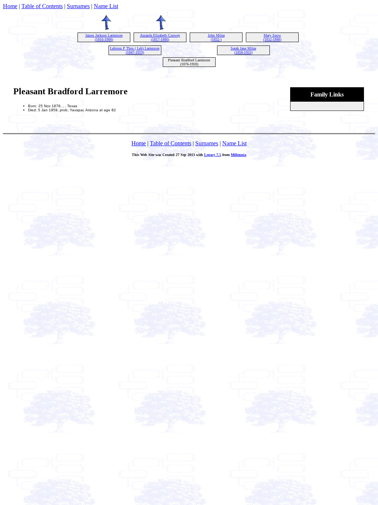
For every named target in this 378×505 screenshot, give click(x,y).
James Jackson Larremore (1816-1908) (104, 37)
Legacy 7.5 (212, 155)
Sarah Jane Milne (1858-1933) (243, 50)
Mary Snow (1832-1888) (272, 37)
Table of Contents (42, 6)
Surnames (78, 6)
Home (10, 6)
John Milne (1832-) (216, 37)
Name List (106, 6)
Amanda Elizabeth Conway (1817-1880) (160, 37)
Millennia (238, 155)
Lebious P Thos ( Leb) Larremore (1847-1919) (134, 50)
